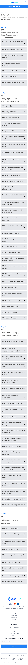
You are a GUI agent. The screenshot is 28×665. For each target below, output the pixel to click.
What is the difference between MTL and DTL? (12, 169)
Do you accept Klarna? (9, 417)
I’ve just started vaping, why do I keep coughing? (12, 211)
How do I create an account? (11, 446)
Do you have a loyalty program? (12, 49)
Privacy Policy (11, 662)
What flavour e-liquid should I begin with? (12, 275)
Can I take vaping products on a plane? (12, 240)
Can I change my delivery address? (13, 534)
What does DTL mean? (9, 318)
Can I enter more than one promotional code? (11, 381)
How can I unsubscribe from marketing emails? (11, 461)
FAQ (14, 631)
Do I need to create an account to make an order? (13, 469)
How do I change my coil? (10, 117)
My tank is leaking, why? (10, 287)
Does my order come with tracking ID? (13, 569)
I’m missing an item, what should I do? (13, 366)
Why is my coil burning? (10, 112)
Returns (5, 662)
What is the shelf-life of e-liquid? (13, 252)
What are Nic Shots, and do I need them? (13, 146)
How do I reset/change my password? (11, 453)
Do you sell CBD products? (11, 175)
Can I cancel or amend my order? (13, 341)
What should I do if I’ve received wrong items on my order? (12, 350)
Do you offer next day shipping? (12, 581)
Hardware (14, 617)
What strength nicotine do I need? (13, 152)
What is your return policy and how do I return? (13, 484)
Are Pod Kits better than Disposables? (10, 188)
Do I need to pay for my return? (12, 499)
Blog (14, 629)
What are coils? (7, 106)
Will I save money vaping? (10, 306)
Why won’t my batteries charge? (13, 282)
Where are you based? (9, 71)
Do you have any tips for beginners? (10, 219)
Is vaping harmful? (8, 131)
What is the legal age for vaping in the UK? (13, 267)
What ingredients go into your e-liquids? (13, 124)
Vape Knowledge (14, 627)
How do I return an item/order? (12, 549)
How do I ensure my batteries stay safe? (13, 138)
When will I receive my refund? (12, 505)
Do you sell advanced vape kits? (12, 181)
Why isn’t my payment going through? (11, 424)
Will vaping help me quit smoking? (13, 226)
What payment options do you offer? (12, 410)
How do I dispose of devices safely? (14, 195)
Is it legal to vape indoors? (10, 233)
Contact (14, 635)
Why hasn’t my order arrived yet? (13, 555)
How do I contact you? (9, 76)
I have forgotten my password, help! (12, 476)
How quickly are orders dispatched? (10, 397)
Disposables (14, 615)
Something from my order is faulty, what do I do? (13, 492)
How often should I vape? (10, 247)
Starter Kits (14, 619)
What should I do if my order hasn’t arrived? (13, 542)
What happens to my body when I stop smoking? (13, 203)
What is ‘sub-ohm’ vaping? (11, 301)
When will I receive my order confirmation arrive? (11, 439)
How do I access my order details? (13, 388)
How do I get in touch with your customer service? (12, 43)
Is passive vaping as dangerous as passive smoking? (13, 259)
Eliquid (14, 613)
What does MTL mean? (9, 312)
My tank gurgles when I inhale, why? (12, 294)
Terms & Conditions (20, 662)
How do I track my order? (10, 528)
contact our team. (9, 37)
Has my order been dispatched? (12, 403)
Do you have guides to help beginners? (11, 64)
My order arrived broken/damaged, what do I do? (14, 432)
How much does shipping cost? (12, 576)
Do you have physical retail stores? (13, 82)
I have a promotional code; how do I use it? (13, 373)
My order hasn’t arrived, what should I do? (12, 358)
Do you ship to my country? (11, 562)
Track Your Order (14, 633)
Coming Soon (14, 621)
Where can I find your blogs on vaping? (12, 56)
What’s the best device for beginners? (10, 161)
